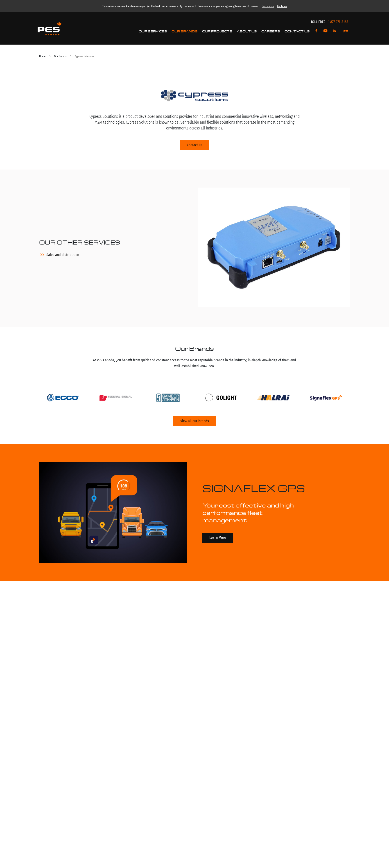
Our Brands (185, 31)
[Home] (49, 28)
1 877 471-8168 (338, 22)
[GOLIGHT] (220, 398)
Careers (270, 31)
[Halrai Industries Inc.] (273, 398)
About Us (247, 31)
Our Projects (217, 31)
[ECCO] (63, 398)
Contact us (194, 145)
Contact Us (297, 31)
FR (345, 31)
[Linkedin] (334, 31)
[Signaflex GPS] (325, 398)
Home (42, 56)
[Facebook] (316, 31)
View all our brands (194, 421)
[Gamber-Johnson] (168, 398)
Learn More (268, 6)
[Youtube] (325, 31)
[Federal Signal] (115, 398)
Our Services (153, 31)
